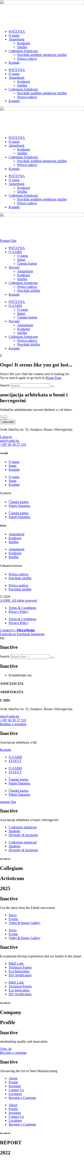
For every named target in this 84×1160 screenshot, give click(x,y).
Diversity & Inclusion (23, 835)
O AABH (15, 252)
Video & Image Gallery (24, 923)
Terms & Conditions (22, 608)
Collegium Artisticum (23, 51)
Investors (15, 1086)
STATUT (15, 761)
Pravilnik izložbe (28, 290)
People (13, 1082)
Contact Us (16, 1090)
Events (13, 919)
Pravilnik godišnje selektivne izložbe (42, 55)
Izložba (22, 47)
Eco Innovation (19, 971)
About (13, 1078)
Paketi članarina (19, 506)
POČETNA (17, 31)
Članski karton (27, 263)
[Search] (52, 386)
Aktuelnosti (16, 39)
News (13, 915)
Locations (15, 1094)
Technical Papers (20, 967)
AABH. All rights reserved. (18, 600)
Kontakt (14, 62)
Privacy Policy (18, 611)
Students (14, 831)
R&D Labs (16, 963)
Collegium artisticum (23, 827)
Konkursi (23, 43)
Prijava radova (27, 59)
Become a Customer (22, 1097)
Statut (21, 259)
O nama (14, 35)
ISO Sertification (20, 975)
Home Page (53, 378)
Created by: (17, 630)
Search (4, 385)
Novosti (14, 267)
